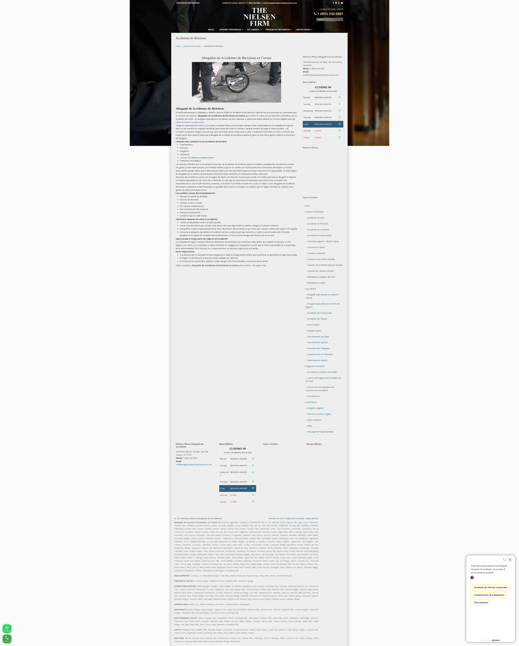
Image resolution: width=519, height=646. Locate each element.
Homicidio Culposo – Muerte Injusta (323, 241)
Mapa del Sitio (312, 518)
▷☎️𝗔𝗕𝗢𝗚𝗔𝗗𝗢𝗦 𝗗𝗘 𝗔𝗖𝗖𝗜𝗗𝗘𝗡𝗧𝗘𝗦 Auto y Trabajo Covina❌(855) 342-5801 (259, 17)
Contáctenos (311, 402)
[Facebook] (333, 3)
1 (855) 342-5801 (253, 3)
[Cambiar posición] (504, 560)
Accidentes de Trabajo (317, 318)
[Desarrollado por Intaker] (496, 640)
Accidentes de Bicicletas (317, 223)
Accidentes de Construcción (319, 313)
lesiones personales (206, 125)
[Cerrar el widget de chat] (510, 560)
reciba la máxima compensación (190, 122)
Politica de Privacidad (294, 518)
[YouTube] (342, 3)
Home (178, 46)
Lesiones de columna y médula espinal (197, 157)
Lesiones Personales (192, 46)
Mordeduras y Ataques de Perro (321, 277)
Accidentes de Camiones (318, 229)
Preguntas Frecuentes (315, 366)
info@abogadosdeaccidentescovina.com (280, 3)
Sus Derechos (313, 396)
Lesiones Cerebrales (316, 253)
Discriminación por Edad (318, 336)
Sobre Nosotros (314, 420)
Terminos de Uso (275, 518)
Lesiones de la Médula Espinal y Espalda (324, 265)
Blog (309, 425)
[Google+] (336, 3)
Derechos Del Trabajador (318, 348)
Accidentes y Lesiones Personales (322, 372)
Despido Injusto (314, 330)
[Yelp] (339, 3)
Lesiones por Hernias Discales (320, 271)
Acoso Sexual (313, 324)
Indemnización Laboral (317, 360)
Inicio (307, 206)
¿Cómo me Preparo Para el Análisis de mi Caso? (323, 379)
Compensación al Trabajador (320, 354)
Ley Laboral (310, 288)
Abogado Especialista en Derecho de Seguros (322, 305)
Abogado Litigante (315, 408)
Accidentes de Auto (315, 217)
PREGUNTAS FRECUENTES (188, 3)
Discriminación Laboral (317, 342)
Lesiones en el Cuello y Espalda (321, 259)
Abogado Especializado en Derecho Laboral (322, 296)
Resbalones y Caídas (316, 283)
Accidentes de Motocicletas (319, 235)
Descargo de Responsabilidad (320, 431)
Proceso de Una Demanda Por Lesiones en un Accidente (319, 389)
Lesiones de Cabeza (316, 247)
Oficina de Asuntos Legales (319, 414)
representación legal (266, 170)
